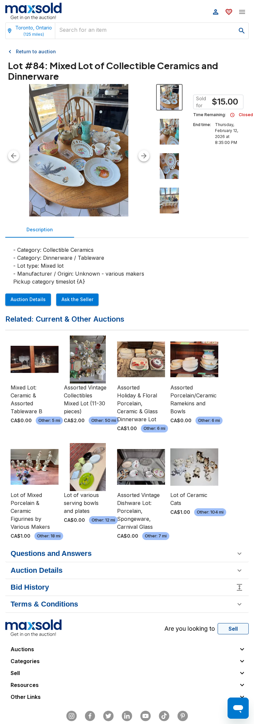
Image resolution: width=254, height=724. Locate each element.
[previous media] (13, 155)
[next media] (143, 155)
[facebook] (90, 716)
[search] (241, 30)
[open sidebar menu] (242, 12)
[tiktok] (164, 716)
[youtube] (145, 716)
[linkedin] (127, 716)
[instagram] (71, 716)
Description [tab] (39, 229)
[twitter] (108, 716)
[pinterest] (182, 716)
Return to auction (36, 51)
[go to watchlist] (228, 12)
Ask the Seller (77, 299)
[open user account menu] (215, 12)
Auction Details (28, 299)
